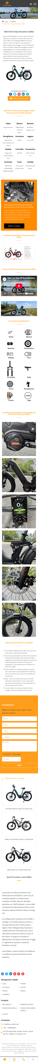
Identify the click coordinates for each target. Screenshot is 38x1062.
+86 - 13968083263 (9, 1028)
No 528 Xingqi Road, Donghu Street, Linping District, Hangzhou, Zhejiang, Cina (18, 1032)
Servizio (23, 987)
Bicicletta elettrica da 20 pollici (10, 1047)
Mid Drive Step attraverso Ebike (14, 24)
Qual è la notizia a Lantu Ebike (19, 877)
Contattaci (6, 994)
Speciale (29, 1045)
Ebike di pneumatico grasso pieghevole (13, 1049)
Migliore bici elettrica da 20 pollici (27, 1051)
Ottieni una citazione (20, 98)
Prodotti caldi (15, 1045)
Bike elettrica (7, 1004)
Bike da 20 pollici (19, 1053)
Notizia (23, 991)
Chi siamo (6, 987)
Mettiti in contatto (14, 226)
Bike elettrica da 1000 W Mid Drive (19, 870)
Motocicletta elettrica (10, 1008)
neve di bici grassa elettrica (27, 1047)
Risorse (5, 991)
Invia (19, 765)
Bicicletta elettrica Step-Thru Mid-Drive (19, 809)
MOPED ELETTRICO (27, 1004)
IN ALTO (5, 1014)
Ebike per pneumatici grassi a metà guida (19, 839)
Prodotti (13, 22)
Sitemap (23, 1045)
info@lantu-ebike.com (11, 1024)
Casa (6, 22)
